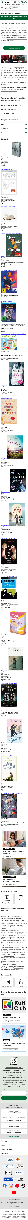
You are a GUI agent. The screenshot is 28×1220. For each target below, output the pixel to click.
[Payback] (8, 1179)
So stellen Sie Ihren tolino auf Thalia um (14, 845)
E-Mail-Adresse (5, 1090)
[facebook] (5, 1186)
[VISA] (10, 1160)
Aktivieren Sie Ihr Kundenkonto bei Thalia (14, 873)
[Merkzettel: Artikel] (22, 2)
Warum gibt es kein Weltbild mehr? (11, 105)
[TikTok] (23, 1186)
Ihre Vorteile (4, 1153)
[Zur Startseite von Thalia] (9, 2)
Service (3, 1145)
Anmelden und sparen (14, 1098)
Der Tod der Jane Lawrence (8, 538)
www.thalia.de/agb (19, 968)
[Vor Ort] (15, 2)
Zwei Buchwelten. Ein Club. (14, 1010)
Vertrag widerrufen (14, 1136)
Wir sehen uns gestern (6, 398)
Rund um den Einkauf (7, 1149)
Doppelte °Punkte (7, 982)
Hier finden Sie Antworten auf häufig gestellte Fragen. (14, 40)
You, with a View (5, 634)
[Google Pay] (20, 1166)
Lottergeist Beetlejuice (6, 301)
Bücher (20, 899)
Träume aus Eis (5, 525)
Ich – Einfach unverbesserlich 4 (9, 270)
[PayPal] (19, 1173)
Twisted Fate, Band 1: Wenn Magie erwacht (12, 793)
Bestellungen (5, 129)
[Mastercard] (18, 1160)
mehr (2, 141)
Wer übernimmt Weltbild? (8, 109)
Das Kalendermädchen (6, 169)
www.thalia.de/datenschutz (11, 969)
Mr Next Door (5, 385)
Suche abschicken (9, 8)
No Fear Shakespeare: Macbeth (9, 576)
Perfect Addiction (5, 492)
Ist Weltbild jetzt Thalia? (8, 113)
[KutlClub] (20, 1179)
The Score (4, 742)
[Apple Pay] (8, 1173)
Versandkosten (22, 1217)
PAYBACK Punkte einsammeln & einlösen (14, 1038)
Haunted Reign (5, 157)
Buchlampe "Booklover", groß (8, 206)
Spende (20, 982)
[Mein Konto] (18, 2)
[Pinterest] (17, 1186)
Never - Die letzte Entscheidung (9, 683)
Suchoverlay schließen (14, 6)
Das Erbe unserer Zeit (6, 755)
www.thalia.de (13, 918)
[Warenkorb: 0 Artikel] (25, 2)
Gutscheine (4, 133)
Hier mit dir (4, 458)
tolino (2, 124)
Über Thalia (4, 1141)
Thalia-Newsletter (9, 956)
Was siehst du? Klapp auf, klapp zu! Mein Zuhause (13, 334)
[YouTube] (14, 1192)
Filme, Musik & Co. (7, 899)
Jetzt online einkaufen (14, 48)
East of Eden (4, 670)
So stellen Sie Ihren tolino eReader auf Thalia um (14, 17)
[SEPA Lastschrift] (9, 1166)
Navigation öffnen (2, 7)
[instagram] (11, 1186)
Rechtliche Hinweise (14, 1086)
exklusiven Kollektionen (15, 940)
